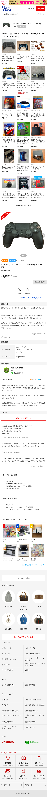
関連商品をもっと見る (23, 205)
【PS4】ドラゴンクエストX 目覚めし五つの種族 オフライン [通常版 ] (37, 116)
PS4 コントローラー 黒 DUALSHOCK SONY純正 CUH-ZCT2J (8, 59)
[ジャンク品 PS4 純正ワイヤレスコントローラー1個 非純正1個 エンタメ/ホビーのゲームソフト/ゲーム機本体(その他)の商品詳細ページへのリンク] (38, 73)
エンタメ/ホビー (21, 347)
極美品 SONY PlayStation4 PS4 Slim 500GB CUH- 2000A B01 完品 (23, 116)
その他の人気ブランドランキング (32, 565)
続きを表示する (37, 334)
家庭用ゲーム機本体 (22, 111)
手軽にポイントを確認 (39, 777)
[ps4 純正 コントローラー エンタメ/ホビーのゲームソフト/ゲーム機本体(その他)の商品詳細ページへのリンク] (23, 46)
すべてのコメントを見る (34, 466)
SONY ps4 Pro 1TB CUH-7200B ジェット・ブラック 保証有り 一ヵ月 (23, 142)
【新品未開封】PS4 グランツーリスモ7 (8, 142)
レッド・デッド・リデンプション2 (9, 114)
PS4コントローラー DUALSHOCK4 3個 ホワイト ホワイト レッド (23, 86)
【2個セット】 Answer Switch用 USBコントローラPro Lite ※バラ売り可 (23, 196)
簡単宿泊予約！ (39, 764)
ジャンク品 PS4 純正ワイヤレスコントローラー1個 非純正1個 (37, 86)
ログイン (30, 8)
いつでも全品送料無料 (23, 764)
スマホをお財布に (23, 777)
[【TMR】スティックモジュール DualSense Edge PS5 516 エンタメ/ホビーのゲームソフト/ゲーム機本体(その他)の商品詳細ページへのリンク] (9, 183)
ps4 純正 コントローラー (23, 58)
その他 (4, 54)
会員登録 (40, 8)
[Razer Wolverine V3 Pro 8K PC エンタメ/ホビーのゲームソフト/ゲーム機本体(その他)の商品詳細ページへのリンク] (9, 156)
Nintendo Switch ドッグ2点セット (37, 168)
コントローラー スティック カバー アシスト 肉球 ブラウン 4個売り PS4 (37, 59)
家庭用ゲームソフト (7, 111)
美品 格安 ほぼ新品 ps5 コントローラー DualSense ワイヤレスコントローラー (23, 170)
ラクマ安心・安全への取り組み (29, 298)
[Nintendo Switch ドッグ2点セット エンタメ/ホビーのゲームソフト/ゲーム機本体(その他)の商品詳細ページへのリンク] (38, 156)
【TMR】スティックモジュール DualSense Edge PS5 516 (9, 196)
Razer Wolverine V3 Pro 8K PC (8, 168)
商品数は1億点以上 (8, 764)
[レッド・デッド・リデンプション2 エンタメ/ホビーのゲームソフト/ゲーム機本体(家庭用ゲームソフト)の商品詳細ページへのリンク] (9, 102)
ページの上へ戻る (23, 578)
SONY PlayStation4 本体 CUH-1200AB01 (38, 142)
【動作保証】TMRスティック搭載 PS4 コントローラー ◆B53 (8, 86)
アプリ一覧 (28, 785)
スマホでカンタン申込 (7, 777)
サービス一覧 (5, 785)
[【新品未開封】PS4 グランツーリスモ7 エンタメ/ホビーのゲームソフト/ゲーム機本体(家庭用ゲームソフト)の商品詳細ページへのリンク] (9, 129)
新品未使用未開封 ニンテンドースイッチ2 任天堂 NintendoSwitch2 (37, 196)
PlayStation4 (5, 271)
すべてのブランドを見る (23, 637)
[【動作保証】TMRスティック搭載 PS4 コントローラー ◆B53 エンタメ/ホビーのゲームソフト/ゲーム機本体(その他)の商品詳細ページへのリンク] (9, 73)
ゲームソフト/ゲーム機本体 (26, 349)
